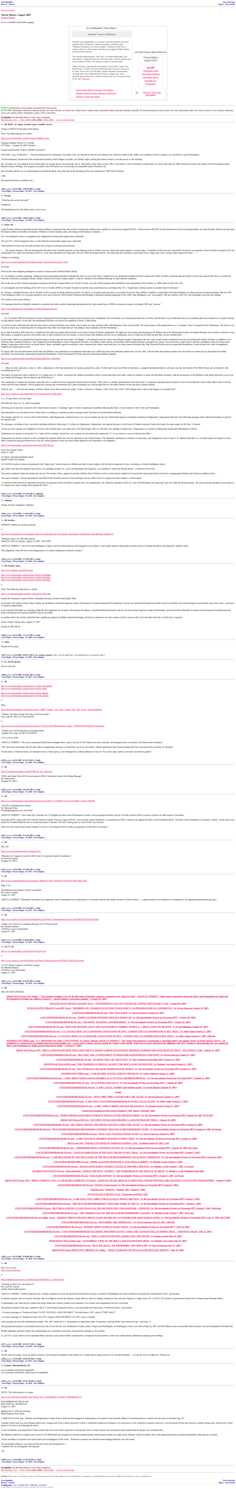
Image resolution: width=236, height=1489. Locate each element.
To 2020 (29, 496)
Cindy (38, 189)
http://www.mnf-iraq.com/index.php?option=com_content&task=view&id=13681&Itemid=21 (41, 1397)
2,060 (3, 1460)
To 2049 (29, 792)
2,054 (3, 940)
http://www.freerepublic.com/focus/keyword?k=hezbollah (26, 575)
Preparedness (150, 84)
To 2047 (29, 677)
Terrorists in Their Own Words (88, 97)
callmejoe (39, 494)
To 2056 (29, 1346)
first (2, 120)
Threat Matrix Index (150, 71)
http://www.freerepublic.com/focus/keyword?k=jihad (24, 688)
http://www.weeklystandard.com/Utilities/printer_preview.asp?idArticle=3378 (34, 262)
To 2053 (29, 942)
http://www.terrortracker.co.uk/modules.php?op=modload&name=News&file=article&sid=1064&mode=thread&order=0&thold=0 (57, 534)
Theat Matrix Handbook (150, 74)
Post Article (230, 4)
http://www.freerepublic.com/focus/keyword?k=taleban (25, 695)
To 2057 (29, 1361)
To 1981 (29, 657)
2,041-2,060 (36, 120)
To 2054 (29, 983)
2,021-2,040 (25, 120)
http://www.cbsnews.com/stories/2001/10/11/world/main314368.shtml (31, 394)
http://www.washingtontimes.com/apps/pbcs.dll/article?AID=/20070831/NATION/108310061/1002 (44, 881)
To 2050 (29, 838)
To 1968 (29, 637)
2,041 (3, 189)
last (72, 120)
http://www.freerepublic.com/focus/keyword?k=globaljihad (26, 686)
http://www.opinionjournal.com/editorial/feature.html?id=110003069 (30, 358)
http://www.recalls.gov (11, 1270)
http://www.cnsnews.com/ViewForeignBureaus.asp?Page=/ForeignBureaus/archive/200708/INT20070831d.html (49, 919)
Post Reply (6, 191)
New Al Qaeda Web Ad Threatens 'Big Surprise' (94, 90)
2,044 (3, 514)
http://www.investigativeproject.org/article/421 (21, 851)
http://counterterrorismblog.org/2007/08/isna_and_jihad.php (26, 771)
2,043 (3, 494)
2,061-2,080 (48, 120)
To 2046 (29, 762)
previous (8, 120)
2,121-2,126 (61, 120)
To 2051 (29, 872)
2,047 (3, 655)
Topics (221, 4)
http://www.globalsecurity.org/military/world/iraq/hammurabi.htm (29, 309)
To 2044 (29, 561)
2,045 (3, 559)
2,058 (3, 1359)
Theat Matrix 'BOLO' (151, 77)
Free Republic (7, 2)
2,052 (3, 869)
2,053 (3, 908)
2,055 (3, 981)
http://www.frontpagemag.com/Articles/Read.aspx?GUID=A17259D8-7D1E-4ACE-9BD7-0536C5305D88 (48, 801)
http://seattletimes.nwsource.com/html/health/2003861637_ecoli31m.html (32, 1279)
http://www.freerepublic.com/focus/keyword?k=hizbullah (25, 580)
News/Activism (229, 2)
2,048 (3, 675)
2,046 (3, 635)
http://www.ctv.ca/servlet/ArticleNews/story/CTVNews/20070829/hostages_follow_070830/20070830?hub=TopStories (52, 726)
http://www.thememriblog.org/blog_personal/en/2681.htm (26, 594)
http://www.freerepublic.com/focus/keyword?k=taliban (24, 693)
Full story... (86, 79)
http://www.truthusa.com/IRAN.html (17, 570)
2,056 (3, 1257)
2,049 (3, 760)
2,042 (3, 218)
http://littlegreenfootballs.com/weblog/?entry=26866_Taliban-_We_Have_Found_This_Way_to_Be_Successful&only (51, 709)
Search (11, 4)
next (69, 120)
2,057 (3, 1344)
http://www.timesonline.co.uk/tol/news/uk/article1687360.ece (27, 445)
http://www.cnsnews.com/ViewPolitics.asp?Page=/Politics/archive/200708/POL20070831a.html (42, 960)
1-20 (15, 120)
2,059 (3, 1381)
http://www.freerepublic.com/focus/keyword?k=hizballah (25, 577)
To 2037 (29, 191)
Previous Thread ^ (8, 18)
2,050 (3, 790)
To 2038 (29, 220)
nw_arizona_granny (44, 655)
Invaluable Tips (151, 81)
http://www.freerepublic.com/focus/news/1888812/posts (25, 138)
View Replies (38, 191)
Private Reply (18, 191)
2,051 (3, 835)
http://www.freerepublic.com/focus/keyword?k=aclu (23, 951)
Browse (4, 4)
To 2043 (29, 516)
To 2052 (29, 910)
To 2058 (29, 1383)
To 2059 (29, 1462)
